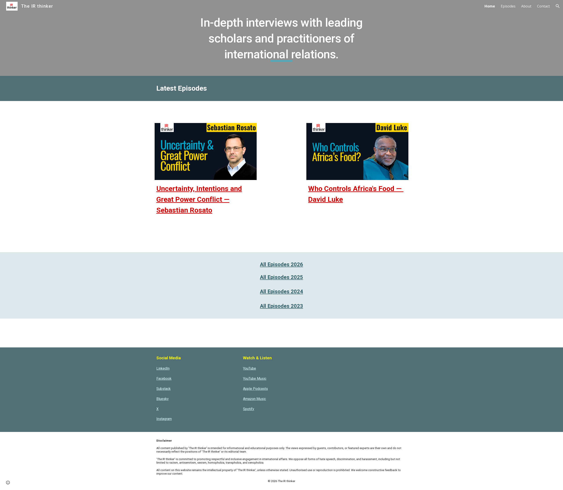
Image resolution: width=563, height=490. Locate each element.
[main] (281, 38)
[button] (557, 6)
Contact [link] (543, 6)
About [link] (526, 6)
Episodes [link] (508, 6)
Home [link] (489, 6)
